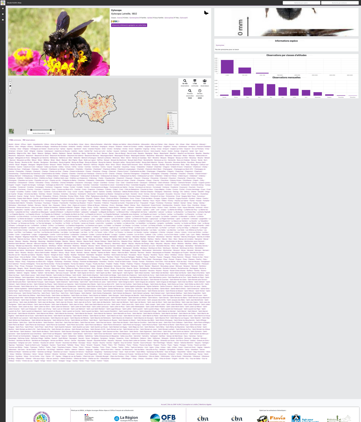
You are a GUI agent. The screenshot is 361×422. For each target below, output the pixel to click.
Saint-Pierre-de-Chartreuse (35, 325)
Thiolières (121, 345)
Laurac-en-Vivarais (87, 223)
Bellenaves (54, 158)
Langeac (99, 219)
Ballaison (62, 153)
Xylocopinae (169, 18)
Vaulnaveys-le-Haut (111, 352)
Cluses (194, 183)
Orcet (194, 255)
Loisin (17, 234)
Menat (151, 241)
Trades (26, 347)
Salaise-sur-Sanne (46, 336)
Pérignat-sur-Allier (28, 259)
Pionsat (171, 259)
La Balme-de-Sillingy (175, 210)
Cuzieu (81, 192)
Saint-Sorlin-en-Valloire (181, 331)
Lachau (169, 214)
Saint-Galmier (86, 293)
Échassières (47, 196)
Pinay (165, 259)
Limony (184, 232)
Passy (146, 257)
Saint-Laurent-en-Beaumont (32, 311)
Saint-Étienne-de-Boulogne (53, 291)
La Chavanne (189, 214)
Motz (17, 252)
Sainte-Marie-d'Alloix (178, 289)
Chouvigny (88, 183)
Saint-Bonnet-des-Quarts (139, 279)
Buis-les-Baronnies (172, 164)
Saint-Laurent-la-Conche (71, 311)
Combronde (185, 185)
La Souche (193, 221)
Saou (186, 336)
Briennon (87, 164)
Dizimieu (42, 194)
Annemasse (183, 146)
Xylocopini (184, 18)
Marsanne (198, 239)
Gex (50, 205)
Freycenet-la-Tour (132, 203)
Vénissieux (27, 354)
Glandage (119, 205)
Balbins (55, 153)
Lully (154, 234)
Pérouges (48, 259)
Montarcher (13, 248)
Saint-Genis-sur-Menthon (61, 295)
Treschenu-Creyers (64, 347)
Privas (22, 266)
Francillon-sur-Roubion (78, 203)
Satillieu (47, 338)
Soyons (102, 343)
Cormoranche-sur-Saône (118, 187)
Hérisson (131, 207)
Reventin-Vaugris (36, 268)
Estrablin (89, 198)
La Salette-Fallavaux (145, 221)
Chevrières (164, 180)
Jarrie (46, 210)
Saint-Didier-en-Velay (47, 286)
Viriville (181, 358)
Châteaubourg (27, 176)
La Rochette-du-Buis (129, 221)
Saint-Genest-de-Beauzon (122, 293)
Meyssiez (159, 243)
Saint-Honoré (121, 300)
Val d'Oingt (51, 349)
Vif (53, 356)
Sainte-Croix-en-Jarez (192, 286)
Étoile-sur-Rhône (112, 198)
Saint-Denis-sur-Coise (175, 284)
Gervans (38, 205)
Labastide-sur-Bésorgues (40, 212)
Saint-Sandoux (25, 331)
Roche (136, 268)
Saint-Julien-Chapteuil (192, 304)
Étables (96, 198)
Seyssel (89, 340)
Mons (173, 246)
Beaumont (12, 155)
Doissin (49, 194)
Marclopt (13, 239)
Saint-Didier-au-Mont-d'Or (194, 284)
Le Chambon (59, 225)
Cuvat (75, 192)
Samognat (154, 336)
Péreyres (17, 259)
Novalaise (132, 255)
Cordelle (80, 187)
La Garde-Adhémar (106, 216)
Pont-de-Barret (170, 261)
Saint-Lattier (126, 309)
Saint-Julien (161, 304)
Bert (149, 158)
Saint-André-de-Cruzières (165, 275)
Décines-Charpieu (147, 192)
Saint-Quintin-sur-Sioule (99, 327)
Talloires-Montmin (186, 343)
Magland (18, 237)
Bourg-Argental (64, 162)
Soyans (95, 343)
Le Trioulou (119, 232)
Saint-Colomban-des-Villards (85, 284)
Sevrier (73, 340)
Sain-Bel (73, 273)
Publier (53, 266)
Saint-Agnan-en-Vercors (86, 273)
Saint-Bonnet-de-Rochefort (119, 279)
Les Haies (153, 230)
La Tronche (75, 223)
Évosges (157, 198)
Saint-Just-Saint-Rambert (96, 309)
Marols (164, 239)
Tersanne (97, 345)
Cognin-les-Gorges (29, 185)
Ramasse (134, 266)
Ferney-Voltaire (125, 201)
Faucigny (24, 201)
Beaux (185, 155)
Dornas (146, 194)
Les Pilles (18, 232)
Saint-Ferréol (200, 291)
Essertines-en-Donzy (67, 198)
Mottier (11, 252)
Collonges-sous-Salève (73, 185)
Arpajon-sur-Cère (176, 149)
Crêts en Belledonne (132, 189)
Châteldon (158, 176)
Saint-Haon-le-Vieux (45, 300)
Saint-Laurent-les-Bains (90, 311)
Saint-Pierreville (195, 325)
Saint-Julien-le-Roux (117, 307)
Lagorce (128, 216)
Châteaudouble (39, 176)
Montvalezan (146, 250)
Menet (157, 241)
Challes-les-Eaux (14, 169)
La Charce (162, 214)
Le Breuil (44, 225)
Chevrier (156, 180)
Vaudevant (89, 352)
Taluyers (198, 343)
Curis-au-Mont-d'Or (59, 192)
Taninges (205, 343)
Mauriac (65, 241)
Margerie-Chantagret (66, 239)
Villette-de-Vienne (80, 358)
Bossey (17, 162)
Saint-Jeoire (116, 304)
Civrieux (112, 183)
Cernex (80, 167)
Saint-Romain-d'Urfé (98, 329)
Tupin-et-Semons (137, 347)
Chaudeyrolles (110, 178)
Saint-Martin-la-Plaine (150, 316)
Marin (131, 239)
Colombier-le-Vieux (123, 185)
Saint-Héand (58, 300)
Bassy (156, 153)
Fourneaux (38, 203)
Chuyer (96, 183)
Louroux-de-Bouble (103, 234)
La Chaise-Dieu (190, 212)
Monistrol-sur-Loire (148, 246)
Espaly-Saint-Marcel (24, 198)
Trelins (48, 347)
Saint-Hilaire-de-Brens (107, 300)
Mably (198, 234)
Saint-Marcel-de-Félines (45, 313)
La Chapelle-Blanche (17, 214)
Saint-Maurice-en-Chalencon (122, 318)
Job (89, 210)
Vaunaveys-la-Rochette (155, 352)
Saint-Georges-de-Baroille (129, 295)
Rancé (141, 266)
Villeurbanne (104, 358)
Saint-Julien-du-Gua (26, 307)
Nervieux (141, 252)
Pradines (130, 264)
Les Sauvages (74, 232)
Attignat (32, 151)
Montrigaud (96, 250)
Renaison (187, 266)
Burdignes (194, 164)
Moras (183, 250)
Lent (49, 228)
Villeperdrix (20, 358)
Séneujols (165, 338)
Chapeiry (170, 171)
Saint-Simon (157, 331)
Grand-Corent (156, 205)
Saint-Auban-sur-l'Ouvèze (58, 277)
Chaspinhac (145, 173)
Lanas (93, 219)
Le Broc (51, 225)
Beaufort (173, 153)
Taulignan (44, 345)
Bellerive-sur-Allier (65, 158)
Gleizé (126, 205)
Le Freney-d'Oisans (155, 225)
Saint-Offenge (201, 320)
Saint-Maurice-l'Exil (162, 318)
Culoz (40, 192)
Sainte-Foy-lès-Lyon (69, 289)
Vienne (48, 356)
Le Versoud (129, 232)
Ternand (89, 345)
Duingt (26, 196)
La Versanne (151, 223)
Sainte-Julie (129, 289)
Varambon (194, 349)
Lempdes (31, 228)
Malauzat (67, 237)
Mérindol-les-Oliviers (71, 243)
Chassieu (190, 173)
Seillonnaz (156, 338)
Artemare (12, 151)
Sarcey (199, 336)
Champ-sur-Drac (55, 171)
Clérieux (174, 183)
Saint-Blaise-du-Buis (62, 279)
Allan (188, 144)
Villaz (127, 356)
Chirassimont (22, 183)
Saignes (26, 273)
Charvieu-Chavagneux (132, 173)
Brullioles (147, 164)
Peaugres (167, 257)
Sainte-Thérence (25, 291)
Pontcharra (150, 261)
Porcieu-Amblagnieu (27, 264)
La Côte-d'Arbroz (23, 216)
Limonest (170, 232)
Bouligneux (44, 162)
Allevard (202, 144)
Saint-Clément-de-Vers (24, 284)
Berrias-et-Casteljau (139, 158)
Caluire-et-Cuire (29, 167)
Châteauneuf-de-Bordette (90, 176)
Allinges (23, 146)
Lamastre (174, 216)
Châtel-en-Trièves (170, 176)
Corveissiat (157, 187)
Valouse (118, 349)
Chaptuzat (198, 171)
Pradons (137, 264)
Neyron (46, 255)
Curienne (47, 192)
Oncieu (180, 255)
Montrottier (117, 250)
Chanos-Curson (122, 171)
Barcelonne (91, 153)
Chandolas (96, 171)
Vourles (75, 361)
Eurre (132, 198)
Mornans (198, 250)
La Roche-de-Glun (43, 221)
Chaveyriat (181, 178)
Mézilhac (188, 243)
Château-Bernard (15, 176)
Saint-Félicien (189, 291)
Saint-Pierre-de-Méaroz (93, 325)
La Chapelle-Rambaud (111, 214)
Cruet (209, 189)
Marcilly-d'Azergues (188, 237)
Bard (98, 153)
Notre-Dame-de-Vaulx (119, 255)
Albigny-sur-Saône (119, 144)
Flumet (192, 201)
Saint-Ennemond (193, 289)
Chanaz (88, 171)
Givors (112, 205)
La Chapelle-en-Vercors (93, 214)
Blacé (58, 160)
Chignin (195, 180)
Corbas (66, 187)
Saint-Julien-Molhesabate (135, 307)
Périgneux (40, 259)
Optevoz (188, 255)
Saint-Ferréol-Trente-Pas (31, 293)
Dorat (140, 194)
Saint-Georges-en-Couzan (192, 295)
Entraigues (122, 196)
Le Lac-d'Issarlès (198, 225)
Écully (82, 196)
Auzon (164, 151)
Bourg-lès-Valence (105, 162)
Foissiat (198, 201)
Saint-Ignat (132, 300)
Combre (176, 185)
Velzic (208, 352)
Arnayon (166, 149)
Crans (84, 189)
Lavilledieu (169, 223)
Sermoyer (187, 338)
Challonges (26, 169)
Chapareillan (161, 171)
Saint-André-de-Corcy (146, 275)
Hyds (179, 207)
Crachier (78, 189)
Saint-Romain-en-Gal (114, 329)
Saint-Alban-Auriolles (142, 273)
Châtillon (20, 178)
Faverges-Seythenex (53, 201)
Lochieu (205, 232)
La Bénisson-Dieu (122, 212)
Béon (123, 158)
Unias (157, 347)
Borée (200, 160)
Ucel (146, 347)
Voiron (49, 361)
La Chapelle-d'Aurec (33, 214)
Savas (88, 338)
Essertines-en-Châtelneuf (49, 198)
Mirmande (67, 246)
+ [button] (10, 84)
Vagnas (199, 347)
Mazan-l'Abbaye (100, 241)
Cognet (11, 185)
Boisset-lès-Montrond (118, 160)
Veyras (200, 354)
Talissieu (169, 343)
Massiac (18, 241)
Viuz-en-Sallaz (195, 358)
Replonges (12, 268)
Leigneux (187, 225)
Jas (51, 210)
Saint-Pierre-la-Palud (149, 325)
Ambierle (72, 146)
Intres (206, 207)
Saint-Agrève (128, 273)
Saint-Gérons (152, 298)
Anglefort (167, 146)
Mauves (72, 241)
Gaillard (176, 203)
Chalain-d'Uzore (177, 167)
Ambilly (79, 146)
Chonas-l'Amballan (67, 183)
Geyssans (56, 205)
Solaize (192, 340)
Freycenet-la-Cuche (117, 203)
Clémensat (152, 183)
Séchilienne (135, 338)
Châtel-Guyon (183, 176)
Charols (112, 173)
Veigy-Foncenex (199, 352)
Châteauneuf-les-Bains (128, 176)
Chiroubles (39, 183)
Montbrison (41, 248)
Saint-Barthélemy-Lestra (157, 277)
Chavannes (154, 178)
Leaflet (167, 133)
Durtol (32, 196)
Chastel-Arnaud (200, 173)
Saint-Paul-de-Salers (71, 322)
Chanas (65, 171)
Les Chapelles (86, 230)
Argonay (146, 149)
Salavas (57, 336)
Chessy (149, 180)
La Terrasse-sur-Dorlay (26, 223)
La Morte (192, 216)
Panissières (85, 257)
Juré (157, 210)
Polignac (50, 261)
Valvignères (171, 349)
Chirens (31, 183)
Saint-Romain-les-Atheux (201, 329)
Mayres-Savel (88, 241)
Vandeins (180, 349)
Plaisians (191, 259)
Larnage (18, 221)
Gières (64, 205)
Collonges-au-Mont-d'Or (54, 185)
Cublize (28, 192)
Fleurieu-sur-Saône (181, 201)
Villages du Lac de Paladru (72, 356)
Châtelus (202, 176)
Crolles (168, 189)
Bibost (34, 160)
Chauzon (137, 178)
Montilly (136, 248)
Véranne (55, 354)
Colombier (95, 185)
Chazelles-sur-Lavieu (25, 180)
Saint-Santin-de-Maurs (40, 331)
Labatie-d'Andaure (56, 212)
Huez (166, 207)
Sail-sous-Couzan (62, 273)
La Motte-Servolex (58, 219)
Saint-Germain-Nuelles (119, 298)
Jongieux (96, 210)
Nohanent (81, 255)
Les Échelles (104, 230)
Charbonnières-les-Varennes (30, 173)
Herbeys (123, 207)
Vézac (26, 356)
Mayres (79, 241)
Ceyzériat (116, 167)
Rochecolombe (156, 268)
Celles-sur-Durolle (50, 167)
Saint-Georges (114, 295)
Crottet (182, 189)
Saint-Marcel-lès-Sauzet (83, 313)
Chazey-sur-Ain (55, 180)
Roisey (54, 270)
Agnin (29, 144)
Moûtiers (54, 252)
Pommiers (103, 261)
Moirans (91, 246)
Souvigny (82, 343)
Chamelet (140, 169)
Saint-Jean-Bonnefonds (194, 300)
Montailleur (189, 246)
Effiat (88, 196)
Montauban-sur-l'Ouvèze (27, 248)
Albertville (107, 144)
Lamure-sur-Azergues (74, 219)
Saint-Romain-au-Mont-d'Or (25, 329)
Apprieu (69, 149)
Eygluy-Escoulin (181, 198)
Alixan (182, 144)
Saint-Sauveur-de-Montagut (91, 331)
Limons (177, 232)
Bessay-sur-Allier (182, 158)
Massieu (25, 241)
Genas (189, 203)
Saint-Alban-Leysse (28, 275)
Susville (136, 343)
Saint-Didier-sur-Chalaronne (66, 286)
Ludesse (148, 234)
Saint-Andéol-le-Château (62, 275)
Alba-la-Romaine (96, 144)
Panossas (94, 257)
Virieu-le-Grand (164, 358)
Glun (138, 205)
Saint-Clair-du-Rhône (185, 282)
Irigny (11, 210)
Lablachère (153, 212)
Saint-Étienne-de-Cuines (93, 291)
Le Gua (179, 225)
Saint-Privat (49, 327)
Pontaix (141, 261)
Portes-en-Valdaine (62, 264)
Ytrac (87, 361)
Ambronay (94, 146)
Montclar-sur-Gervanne (85, 248)
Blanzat (64, 160)
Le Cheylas (126, 225)
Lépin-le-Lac (113, 228)
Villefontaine (165, 356)
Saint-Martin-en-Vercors (132, 316)
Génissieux (12, 205)
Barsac (111, 153)
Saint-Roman (14, 331)
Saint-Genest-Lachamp (141, 293)
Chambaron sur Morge (57, 169)
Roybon (159, 270)
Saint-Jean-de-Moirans (120, 302)
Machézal (205, 234)
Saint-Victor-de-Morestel (103, 334)
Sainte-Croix (178, 286)
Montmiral (39, 250)
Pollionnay (58, 261)
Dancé (95, 192)
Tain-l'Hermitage (159, 343)
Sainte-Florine (56, 289)
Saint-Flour (55, 293)
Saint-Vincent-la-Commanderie (20, 336)
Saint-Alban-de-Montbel (160, 273)
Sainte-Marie (164, 289)
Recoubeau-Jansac (167, 266)
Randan (147, 266)
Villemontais (187, 356)
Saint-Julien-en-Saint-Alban (81, 307)
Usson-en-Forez (190, 347)
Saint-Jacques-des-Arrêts (156, 300)
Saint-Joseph (150, 304)
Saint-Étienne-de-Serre (156, 291)
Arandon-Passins (94, 149)
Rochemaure (19, 270)
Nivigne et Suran (57, 255)
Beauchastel (164, 153)
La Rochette (116, 221)
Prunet (47, 266)
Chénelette (90, 180)
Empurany (113, 196)
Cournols (192, 187)
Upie (168, 347)
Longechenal (25, 234)
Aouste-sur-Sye (53, 149)
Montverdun (157, 250)
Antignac (26, 149)
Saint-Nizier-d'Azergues (164, 320)
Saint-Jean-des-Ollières (171, 302)
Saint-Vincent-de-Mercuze (199, 334)
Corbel (72, 187)
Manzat (121, 237)
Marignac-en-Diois (95, 239)
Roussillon (143, 270)
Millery (195, 243)
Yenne (81, 361)
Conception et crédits (190, 404)
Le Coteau (135, 225)
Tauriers (52, 345)
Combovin (168, 185)
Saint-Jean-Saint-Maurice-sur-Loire (97, 304)
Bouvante (168, 162)
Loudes (91, 234)
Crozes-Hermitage (192, 189)
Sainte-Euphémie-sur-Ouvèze (38, 289)
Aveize (170, 151)
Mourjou (30, 252)
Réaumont (155, 266)
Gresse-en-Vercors (23, 207)
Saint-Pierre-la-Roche (166, 325)
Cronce (175, 189)
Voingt (42, 361)
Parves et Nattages (128, 257)
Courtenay (22, 189)
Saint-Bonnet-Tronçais (35, 282)
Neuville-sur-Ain (14, 255)
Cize (117, 183)
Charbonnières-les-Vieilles (51, 173)
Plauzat (11, 261)
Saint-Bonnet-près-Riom (17, 282)
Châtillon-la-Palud (45, 178)
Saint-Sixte (167, 331)
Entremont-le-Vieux (158, 196)
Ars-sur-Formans (198, 149)
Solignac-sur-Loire (24, 343)
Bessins (200, 158)
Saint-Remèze (150, 327)
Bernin (128, 158)
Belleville (77, 158)
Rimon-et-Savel (84, 268)
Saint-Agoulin (117, 273)
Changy (104, 171)
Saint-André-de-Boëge (108, 275)
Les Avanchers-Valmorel (47, 230)
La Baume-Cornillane (72, 212)
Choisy (47, 183)
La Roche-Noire (56, 221)
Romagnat (69, 270)
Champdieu (20, 171)
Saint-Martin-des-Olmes (43, 316)
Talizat (176, 343)
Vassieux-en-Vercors (76, 352)
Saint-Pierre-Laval (182, 325)
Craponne (91, 189)
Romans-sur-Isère (81, 270)
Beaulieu (199, 153)
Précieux (175, 264)
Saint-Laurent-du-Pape (192, 309)
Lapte (178, 219)
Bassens (141, 153)
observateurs (29, 140)
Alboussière (145, 144)
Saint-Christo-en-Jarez (97, 282)
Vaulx (121, 352)
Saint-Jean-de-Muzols (138, 302)
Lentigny (55, 228)
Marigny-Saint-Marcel (119, 239)
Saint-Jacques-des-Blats (176, 300)
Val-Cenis (21, 349)
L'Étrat (111, 232)
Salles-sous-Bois (126, 336)
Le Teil (91, 232)
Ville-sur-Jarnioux (52, 358)
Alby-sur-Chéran (157, 144)
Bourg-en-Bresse (91, 162)
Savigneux (95, 338)
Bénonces (116, 158)
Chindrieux (12, 183)
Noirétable (90, 255)
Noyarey (146, 255)
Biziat (53, 160)
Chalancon (188, 167)
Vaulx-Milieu (140, 352)
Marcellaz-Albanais (139, 237)
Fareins (205, 198)
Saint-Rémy (160, 327)
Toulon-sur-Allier (200, 345)
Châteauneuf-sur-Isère (145, 176)
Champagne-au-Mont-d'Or (183, 169)
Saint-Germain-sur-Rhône (138, 298)
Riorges (99, 268)
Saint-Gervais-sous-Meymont (198, 298)
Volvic (55, 361)
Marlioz (158, 239)
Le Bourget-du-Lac (23, 225)
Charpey (119, 173)
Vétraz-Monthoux (190, 354)
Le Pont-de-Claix (152, 228)
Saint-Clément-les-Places (43, 284)
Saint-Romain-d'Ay (43, 329)
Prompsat (29, 266)
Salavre (64, 336)
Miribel (60, 246)
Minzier (201, 243)
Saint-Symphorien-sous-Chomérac (29, 334)
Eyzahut (192, 198)
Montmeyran (30, 250)
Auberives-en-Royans (62, 151)
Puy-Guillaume (70, 266)
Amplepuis (103, 146)
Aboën (11, 144)
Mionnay (12, 246)
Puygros (60, 266)
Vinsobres (148, 358)
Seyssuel (118, 340)
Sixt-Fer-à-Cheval (182, 340)
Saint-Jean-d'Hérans (25, 304)
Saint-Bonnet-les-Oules (178, 279)
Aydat (192, 151)
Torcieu (190, 345)
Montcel (65, 248)
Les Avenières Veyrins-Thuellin (68, 230)
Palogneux (76, 257)
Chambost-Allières (109, 169)
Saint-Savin (124, 331)
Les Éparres (115, 230)
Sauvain (81, 338)
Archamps (117, 149)
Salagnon (35, 336)
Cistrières (103, 183)
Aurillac (109, 151)
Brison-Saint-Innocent (130, 164)
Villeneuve (196, 356)
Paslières (139, 257)
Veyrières (19, 356)
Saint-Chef (84, 282)
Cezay (133, 167)
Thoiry (129, 345)
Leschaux (95, 230)
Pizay (185, 259)
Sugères (116, 343)
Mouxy (61, 252)
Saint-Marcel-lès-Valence (103, 313)
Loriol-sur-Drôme (63, 234)
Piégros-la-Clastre (122, 259)
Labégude (93, 212)
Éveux (137, 198)
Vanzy (187, 349)
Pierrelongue (157, 259)
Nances (86, 252)
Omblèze (173, 255)
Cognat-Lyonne (204, 183)
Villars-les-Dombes (117, 356)
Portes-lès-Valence (77, 264)
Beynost (12, 160)
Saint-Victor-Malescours (121, 334)
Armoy (153, 149)
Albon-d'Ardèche (134, 144)
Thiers (110, 345)
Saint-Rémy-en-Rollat (193, 327)
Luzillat (182, 234)
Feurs (152, 201)
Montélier (108, 248)
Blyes (80, 160)
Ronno (106, 270)
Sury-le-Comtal (126, 343)
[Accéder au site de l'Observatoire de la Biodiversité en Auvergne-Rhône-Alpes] (41, 419)
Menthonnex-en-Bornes (174, 241)
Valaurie (207, 347)
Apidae (149, 18)
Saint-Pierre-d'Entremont (112, 325)
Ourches (55, 257)
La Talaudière (203, 221)
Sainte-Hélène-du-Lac (116, 289)
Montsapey (126, 250)
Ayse (201, 151)
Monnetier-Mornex (163, 246)
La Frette (94, 216)
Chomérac (55, 183)
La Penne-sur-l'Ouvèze (140, 219)
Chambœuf (97, 169)
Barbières (77, 153)
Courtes (30, 189)
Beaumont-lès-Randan (58, 155)
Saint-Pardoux (49, 322)
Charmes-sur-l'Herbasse (85, 173)
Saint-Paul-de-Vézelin (120, 322)
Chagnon (166, 167)
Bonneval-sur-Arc (160, 160)
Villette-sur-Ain (93, 358)
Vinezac (141, 358)
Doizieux (56, 194)
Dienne (193, 192)
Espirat (35, 198)
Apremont (77, 149)
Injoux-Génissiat (188, 207)
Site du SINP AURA (175, 404)
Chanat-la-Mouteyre (77, 171)
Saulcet (54, 338)
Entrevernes (170, 196)
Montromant (106, 250)
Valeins (67, 349)
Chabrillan (157, 167)
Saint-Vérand (77, 334)
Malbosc (81, 237)
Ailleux (46, 144)
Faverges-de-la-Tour (36, 201)
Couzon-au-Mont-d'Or (65, 189)
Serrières (12, 340)
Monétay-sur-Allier (133, 246)
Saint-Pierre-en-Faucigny (132, 325)
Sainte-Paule (13, 291)
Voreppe (62, 361)
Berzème (156, 158)
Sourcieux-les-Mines (70, 343)
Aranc (85, 149)
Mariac (85, 239)
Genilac (202, 203)
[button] (10, 86)
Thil (115, 345)
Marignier (107, 239)
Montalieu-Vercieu (201, 246)
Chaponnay (179, 171)
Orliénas (41, 257)
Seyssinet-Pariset (100, 340)
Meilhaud (137, 241)
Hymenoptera (134, 18)
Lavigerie (160, 223)
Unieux (163, 347)
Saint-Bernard (48, 279)
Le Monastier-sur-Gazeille (18, 228)
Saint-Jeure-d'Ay (128, 304)
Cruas (203, 189)
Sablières (12, 273)
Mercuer (30, 243)
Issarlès (27, 210)
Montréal (88, 250)
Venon (34, 354)
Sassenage (12, 338)
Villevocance (115, 358)
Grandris (177, 205)
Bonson (194, 160)
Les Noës (181, 230)
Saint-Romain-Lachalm (166, 329)
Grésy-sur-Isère (36, 207)
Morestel (190, 250)
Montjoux (143, 248)
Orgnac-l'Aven (14, 257)
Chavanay (145, 178)
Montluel (175, 248)
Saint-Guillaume (14, 300)
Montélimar (117, 248)
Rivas (113, 268)
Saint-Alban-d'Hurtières (196, 273)
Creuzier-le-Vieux (147, 189)
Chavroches (191, 178)
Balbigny (48, 153)
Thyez (169, 345)
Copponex (58, 187)
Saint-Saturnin (55, 331)
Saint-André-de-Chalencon (127, 275)
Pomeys (75, 261)
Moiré (98, 246)
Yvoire (93, 361)
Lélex (207, 225)
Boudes (36, 162)
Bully (182, 164)
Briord (118, 164)
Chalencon (197, 167)
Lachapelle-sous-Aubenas (130, 214)
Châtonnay (93, 178)
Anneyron (191, 146)
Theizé (104, 345)
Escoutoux (201, 196)
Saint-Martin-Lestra (185, 316)
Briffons (94, 164)
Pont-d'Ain (159, 261)
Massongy (42, 241)
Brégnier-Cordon (43, 164)
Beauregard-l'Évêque (122, 155)
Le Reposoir (194, 228)
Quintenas (126, 266)
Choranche (79, 183)
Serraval (203, 338)
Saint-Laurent (138, 309)
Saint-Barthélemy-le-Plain (138, 277)
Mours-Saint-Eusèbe (42, 252)
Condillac (13, 187)
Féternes (146, 201)
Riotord (106, 268)
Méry (94, 243)
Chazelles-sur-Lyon (41, 180)
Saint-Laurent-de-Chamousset (171, 309)
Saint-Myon (93, 320)
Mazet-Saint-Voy (114, 241)
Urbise (174, 347)
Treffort (41, 347)
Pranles (168, 264)
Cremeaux (100, 189)
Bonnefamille (148, 160)
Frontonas (168, 203)
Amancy (30, 146)
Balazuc (40, 153)
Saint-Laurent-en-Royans (52, 311)
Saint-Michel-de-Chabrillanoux (19, 320)
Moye (67, 252)
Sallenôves (89, 336)
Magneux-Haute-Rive (30, 237)
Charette (72, 173)
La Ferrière (60, 216)
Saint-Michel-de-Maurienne (41, 320)
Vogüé (36, 361)
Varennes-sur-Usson (60, 352)
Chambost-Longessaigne (126, 169)
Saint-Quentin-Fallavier (63, 327)
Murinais (80, 252)
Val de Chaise (31, 349)
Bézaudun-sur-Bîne (23, 160)
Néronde (133, 252)
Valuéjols (162, 349)
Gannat (183, 203)
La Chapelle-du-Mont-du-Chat (72, 214)
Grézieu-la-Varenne (51, 207)
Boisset (106, 160)
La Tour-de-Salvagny (43, 223)
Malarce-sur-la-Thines (55, 237)
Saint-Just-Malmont (78, 309)
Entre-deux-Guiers (134, 196)
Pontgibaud (205, 261)
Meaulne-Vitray (126, 241)
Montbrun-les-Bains (54, 248)
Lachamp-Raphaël (203, 212)
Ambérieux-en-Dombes (59, 146)
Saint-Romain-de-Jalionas (61, 329)
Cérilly (74, 167)
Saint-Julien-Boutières (174, 304)
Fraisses (55, 203)
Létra (105, 232)
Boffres (100, 160)
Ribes (63, 268)
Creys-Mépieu (159, 189)
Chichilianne (187, 180)
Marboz (128, 237)
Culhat (34, 192)
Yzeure (106, 361)
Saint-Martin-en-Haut (114, 316)
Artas (207, 149)
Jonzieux (117, 210)
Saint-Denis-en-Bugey (141, 284)
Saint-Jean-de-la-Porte (82, 302)
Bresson (53, 164)
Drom (189, 194)
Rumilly (196, 270)
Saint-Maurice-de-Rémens (79, 318)
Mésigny (100, 243)
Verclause (71, 354)
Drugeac (196, 194)
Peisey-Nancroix (178, 257)
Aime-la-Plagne (56, 144)
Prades (116, 264)
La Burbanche (178, 212)
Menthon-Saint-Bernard (17, 243)
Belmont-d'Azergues (89, 158)
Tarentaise (20, 345)
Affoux (23, 144)
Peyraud (105, 259)
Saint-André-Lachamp (183, 275)
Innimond (199, 207)
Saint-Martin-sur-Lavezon (19, 318)
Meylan (124, 243)
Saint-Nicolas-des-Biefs (145, 320)
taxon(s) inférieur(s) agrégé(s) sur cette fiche (129, 25)
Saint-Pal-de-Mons (35, 322)
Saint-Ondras (13, 322)
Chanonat (112, 171)
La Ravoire (185, 219)
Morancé (176, 250)
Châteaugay (64, 176)
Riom (93, 268)
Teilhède (70, 345)
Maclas (11, 237)
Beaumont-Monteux (92, 155)
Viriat (156, 358)
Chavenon (172, 178)
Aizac (81, 144)
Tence (83, 345)
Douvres (177, 194)
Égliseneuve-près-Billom (99, 196)
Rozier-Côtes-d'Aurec (177, 270)
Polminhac (67, 261)
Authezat (124, 151)
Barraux (104, 153)
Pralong (161, 264)
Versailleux (153, 354)
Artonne (20, 151)
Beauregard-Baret (106, 155)
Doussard (160, 194)
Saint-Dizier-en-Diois (94, 286)
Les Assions (33, 230)
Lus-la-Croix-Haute (171, 234)
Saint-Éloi (138, 289)
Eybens (164, 198)
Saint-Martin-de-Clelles (187, 313)
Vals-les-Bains (139, 349)
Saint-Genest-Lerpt (158, 293)
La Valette (117, 223)
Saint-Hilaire (68, 300)
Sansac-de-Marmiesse (174, 336)
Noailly (66, 255)
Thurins (163, 345)
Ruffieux (190, 270)
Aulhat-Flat (88, 151)
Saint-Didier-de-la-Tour (29, 286)
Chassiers (182, 173)
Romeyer (92, 270)
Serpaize (196, 338)
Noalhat (73, 255)
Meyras (131, 243)
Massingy (33, 241)
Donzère (134, 194)
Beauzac (192, 155)
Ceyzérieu (125, 167)
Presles (197, 264)
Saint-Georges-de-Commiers (151, 295)
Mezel (174, 243)
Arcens (109, 149)
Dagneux (88, 192)
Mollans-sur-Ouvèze (108, 246)
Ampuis (111, 146)
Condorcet (22, 187)
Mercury (51, 243)
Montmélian (199, 248)
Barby (84, 153)
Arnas (159, 149)
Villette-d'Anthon (66, 358)
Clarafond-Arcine (132, 183)
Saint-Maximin (196, 318)
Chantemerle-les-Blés (137, 171)
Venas (12, 354)
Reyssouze (56, 268)
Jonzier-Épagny (106, 210)
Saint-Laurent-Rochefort (108, 311)
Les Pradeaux (27, 232)
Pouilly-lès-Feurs (99, 264)
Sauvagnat (73, 338)
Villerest (28, 358)
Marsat (205, 239)
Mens (163, 241)
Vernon (114, 354)
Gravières (195, 205)
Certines (88, 167)
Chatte (101, 178)
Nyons (161, 255)
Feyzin (158, 201)
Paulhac (152, 257)
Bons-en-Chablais (183, 160)
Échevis (55, 196)
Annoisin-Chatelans (204, 146)
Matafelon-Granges (54, 241)
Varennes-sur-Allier (29, 352)
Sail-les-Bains (49, 273)
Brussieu (155, 164)
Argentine (138, 149)
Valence (74, 349)
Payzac (159, 257)
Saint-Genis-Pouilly (43, 295)
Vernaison (107, 354)
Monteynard (127, 248)
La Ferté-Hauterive (72, 216)
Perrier (63, 259)
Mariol (137, 239)
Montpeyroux (69, 250)
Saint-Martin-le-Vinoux (202, 316)
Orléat (34, 257)
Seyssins (111, 340)
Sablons (19, 273)
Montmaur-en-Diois (187, 248)
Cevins (103, 167)
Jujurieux (146, 210)
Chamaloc (35, 169)
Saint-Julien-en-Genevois (60, 307)
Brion (108, 164)
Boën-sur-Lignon (90, 160)
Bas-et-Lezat (131, 153)
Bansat (69, 153)
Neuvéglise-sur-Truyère (180, 252)
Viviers (18, 361)
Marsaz (11, 241)
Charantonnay (14, 173)
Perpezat (56, 259)
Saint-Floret (46, 293)
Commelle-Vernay (197, 185)
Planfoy (199, 259)
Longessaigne (43, 234)
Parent (117, 257)
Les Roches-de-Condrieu (50, 232)
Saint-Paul (59, 322)
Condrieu (30, 187)
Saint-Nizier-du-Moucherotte (184, 320)
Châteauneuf (74, 176)
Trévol (81, 347)
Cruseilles (20, 192)
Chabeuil (149, 167)
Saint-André (77, 275)
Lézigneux (153, 232)
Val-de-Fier (41, 349)
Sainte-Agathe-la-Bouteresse (135, 286)
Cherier (132, 180)
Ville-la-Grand (176, 356)
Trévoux (88, 347)
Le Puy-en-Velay (182, 228)
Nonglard (99, 255)
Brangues (31, 164)
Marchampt (160, 237)
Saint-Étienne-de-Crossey (73, 291)
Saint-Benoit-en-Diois (34, 279)
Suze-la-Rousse (145, 343)
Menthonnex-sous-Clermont (194, 241)
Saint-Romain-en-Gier (131, 329)
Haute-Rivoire (114, 207)
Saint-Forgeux (75, 293)
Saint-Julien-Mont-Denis (175, 307)
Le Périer (95, 228)
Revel (26, 268)
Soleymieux (13, 343)
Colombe (86, 185)
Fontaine (206, 201)
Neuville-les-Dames (197, 252)
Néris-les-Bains (123, 252)
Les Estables (125, 230)
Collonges (40, 185)
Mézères (180, 243)
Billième (46, 160)
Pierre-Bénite (135, 259)
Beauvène (168, 155)
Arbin (104, 149)
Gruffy (96, 207)
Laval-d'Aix (100, 223)
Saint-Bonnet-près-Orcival (197, 279)
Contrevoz (49, 187)
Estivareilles (80, 198)
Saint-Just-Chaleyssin (28, 309)
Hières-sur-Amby (150, 207)
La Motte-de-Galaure (25, 219)
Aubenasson (48, 151)
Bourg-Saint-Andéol (133, 162)
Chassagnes (155, 173)
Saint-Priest (29, 327)
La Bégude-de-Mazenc (107, 212)
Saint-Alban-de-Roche (178, 273)
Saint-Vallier (67, 334)
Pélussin (188, 257)
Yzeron (99, 361)
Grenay (203, 205)
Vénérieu (19, 354)
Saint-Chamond (62, 282)
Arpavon (187, 149)
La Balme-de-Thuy (190, 210)
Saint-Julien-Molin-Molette (155, 307)
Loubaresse (75, 234)
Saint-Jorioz (139, 304)
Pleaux (17, 261)
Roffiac (47, 270)
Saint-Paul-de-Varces (103, 322)
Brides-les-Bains (76, 164)
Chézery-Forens (175, 180)
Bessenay (192, 158)
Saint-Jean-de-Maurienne (101, 302)
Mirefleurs (52, 246)
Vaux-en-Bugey (170, 352)
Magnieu (42, 237)
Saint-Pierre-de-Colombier (55, 325)
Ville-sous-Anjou (39, 358)
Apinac (62, 149)
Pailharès (67, 257)
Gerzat (44, 205)
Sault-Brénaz (63, 338)
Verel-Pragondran (91, 354)
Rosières (113, 270)
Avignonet (184, 151)
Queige (92, 266)
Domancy (73, 194)
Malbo (74, 237)
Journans (130, 210)
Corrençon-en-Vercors (143, 187)
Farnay (17, 201)
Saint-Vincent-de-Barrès (159, 334)
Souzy (89, 343)
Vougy (68, 361)
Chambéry (79, 169)
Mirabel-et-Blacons (40, 246)
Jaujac (77, 210)
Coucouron (183, 187)
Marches (169, 237)
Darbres (102, 192)
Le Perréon (104, 228)
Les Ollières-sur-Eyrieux (194, 230)
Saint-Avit (72, 277)
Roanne (129, 268)
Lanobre (107, 219)
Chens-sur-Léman (122, 180)
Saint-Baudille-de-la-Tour (177, 277)
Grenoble (12, 207)
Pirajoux (178, 259)
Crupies (12, 192)
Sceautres (120, 338)
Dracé (184, 194)
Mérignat (59, 243)
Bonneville (172, 160)
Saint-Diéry (82, 286)
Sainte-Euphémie (21, 289)
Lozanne (130, 234)
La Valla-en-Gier (129, 223)
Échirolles (63, 196)
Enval (178, 196)
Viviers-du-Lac (27, 361)
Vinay (135, 358)
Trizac (108, 347)
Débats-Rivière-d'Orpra (130, 192)
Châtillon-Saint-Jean (61, 178)
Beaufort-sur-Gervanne (186, 153)
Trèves (74, 347)
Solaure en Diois (203, 340)
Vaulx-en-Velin (130, 352)
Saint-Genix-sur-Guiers (79, 295)
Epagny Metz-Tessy (189, 196)
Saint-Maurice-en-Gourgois (144, 318)
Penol (206, 257)
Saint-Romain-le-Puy (183, 329)
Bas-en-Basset (120, 153)
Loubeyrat (84, 234)
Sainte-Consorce (166, 286)
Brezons (66, 164)
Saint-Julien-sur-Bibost (193, 307)
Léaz (199, 223)
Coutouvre (46, 189)
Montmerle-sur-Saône (16, 250)
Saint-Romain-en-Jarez (148, 329)
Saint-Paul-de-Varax (87, 322)
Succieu (109, 343)
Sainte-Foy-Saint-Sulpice (87, 289)
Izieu (33, 210)
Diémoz (187, 192)
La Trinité (66, 223)
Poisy (24, 261)
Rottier (120, 270)
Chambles (88, 169)
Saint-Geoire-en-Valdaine (98, 295)
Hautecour (103, 207)
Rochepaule (30, 270)
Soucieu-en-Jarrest (47, 343)
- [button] (10, 88)
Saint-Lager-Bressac (114, 309)
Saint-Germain (66, 298)
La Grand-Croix (137, 216)
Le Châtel (107, 225)
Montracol (79, 250)
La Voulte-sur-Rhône (189, 223)
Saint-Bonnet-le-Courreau (159, 279)
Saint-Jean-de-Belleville (28, 302)
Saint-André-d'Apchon (90, 275)
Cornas (131, 187)
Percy (11, 259)
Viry (187, 358)
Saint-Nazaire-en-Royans (108, 320)
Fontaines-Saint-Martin (17, 203)
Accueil (164, 404)
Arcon (131, 149)
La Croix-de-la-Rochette (39, 216)
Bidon (40, 160)
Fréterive (105, 203)
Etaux (103, 198)
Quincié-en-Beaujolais (104, 266)
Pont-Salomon (14, 264)
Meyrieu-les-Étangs (142, 243)
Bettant (207, 158)
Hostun (160, 207)
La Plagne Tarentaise (167, 219)
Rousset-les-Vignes (131, 270)
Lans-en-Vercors (117, 219)
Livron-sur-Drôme (194, 232)
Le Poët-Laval (139, 228)
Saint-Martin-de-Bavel (169, 313)
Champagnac (167, 169)
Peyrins (112, 259)
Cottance (166, 187)
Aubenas (40, 151)
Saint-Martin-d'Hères (80, 316)
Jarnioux (39, 210)
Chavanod (163, 178)
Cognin (17, 185)
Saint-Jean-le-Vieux (76, 304)
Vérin (100, 354)
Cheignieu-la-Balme (69, 180)
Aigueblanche (38, 144)
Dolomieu (64, 194)
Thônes (135, 345)
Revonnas (46, 268)
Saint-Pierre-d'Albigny (202, 322)
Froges (152, 203)
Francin (90, 203)
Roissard (61, 270)
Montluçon (167, 248)
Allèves (11, 146)
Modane (84, 246)
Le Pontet (163, 228)
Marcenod (151, 237)
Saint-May (206, 318)
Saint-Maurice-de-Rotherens (100, 318)
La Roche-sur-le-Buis (102, 221)
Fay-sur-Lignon (81, 201)
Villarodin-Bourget (102, 356)
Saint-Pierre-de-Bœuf (16, 325)
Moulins (23, 252)
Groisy (90, 207)
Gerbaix (30, 205)
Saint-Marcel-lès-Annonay (64, 313)
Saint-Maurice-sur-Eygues (180, 318)
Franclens (97, 203)
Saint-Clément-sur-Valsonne (63, 284)
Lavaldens (109, 223)
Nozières (154, 255)
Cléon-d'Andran (163, 183)
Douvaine (169, 194)
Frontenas (159, 203)
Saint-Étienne (37, 291)
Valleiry (96, 349)
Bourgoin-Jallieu (119, 162)
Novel (139, 255)
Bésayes (163, 158)
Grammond (145, 205)
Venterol (48, 354)
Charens (65, 173)
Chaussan (129, 178)
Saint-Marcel (181, 311)
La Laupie (156, 216)
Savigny (112, 338)
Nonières (107, 255)
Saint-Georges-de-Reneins (172, 295)
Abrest (17, 144)
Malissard (97, 237)
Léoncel (69, 228)
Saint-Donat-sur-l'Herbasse (113, 286)
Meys (152, 243)
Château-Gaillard (52, 176)
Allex (17, 146)
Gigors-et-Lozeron (79, 205)
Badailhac (12, 153)
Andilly (140, 146)
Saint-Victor (88, 334)
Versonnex (162, 354)
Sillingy (156, 340)
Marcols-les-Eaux (24, 239)
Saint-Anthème (198, 275)
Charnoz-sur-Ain (101, 173)
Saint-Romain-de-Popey (80, 329)
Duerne (19, 196)
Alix (177, 144)
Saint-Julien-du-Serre (42, 307)
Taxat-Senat (61, 345)
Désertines (167, 192)
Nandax (93, 252)
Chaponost (189, 171)
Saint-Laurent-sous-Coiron (128, 311)
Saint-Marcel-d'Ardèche (26, 313)
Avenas (176, 151)
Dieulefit (201, 192)
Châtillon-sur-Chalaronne (79, 178)
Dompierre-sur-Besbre (105, 194)
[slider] (31, 130)
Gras (189, 205)
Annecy (174, 146)
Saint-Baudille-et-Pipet (196, 277)
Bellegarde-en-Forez (22, 158)
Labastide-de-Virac (22, 212)
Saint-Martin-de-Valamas (63, 316)
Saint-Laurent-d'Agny (151, 309)
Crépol (115, 189)
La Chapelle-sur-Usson (149, 214)
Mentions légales (205, 404)
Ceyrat (109, 167)
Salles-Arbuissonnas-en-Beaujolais (106, 336)
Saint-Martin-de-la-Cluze (25, 316)
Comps (207, 185)
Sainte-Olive (205, 289)
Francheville (64, 203)
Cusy (69, 192)
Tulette (120, 347)
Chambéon (70, 169)
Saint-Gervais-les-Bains (178, 298)
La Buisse (168, 212)
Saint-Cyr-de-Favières (124, 284)
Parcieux (102, 257)
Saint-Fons (64, 293)
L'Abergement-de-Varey (138, 212)
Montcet (73, 248)
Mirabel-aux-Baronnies (24, 246)
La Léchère (165, 216)
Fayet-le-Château (68, 201)
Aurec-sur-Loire (99, 151)
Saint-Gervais (164, 298)
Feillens (98, 201)
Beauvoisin (177, 155)
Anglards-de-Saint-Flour (153, 146)
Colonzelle (159, 185)
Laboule (161, 212)
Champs (45, 171)
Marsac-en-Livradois (186, 239)
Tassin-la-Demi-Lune (32, 345)
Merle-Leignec (85, 243)
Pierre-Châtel (146, 259)
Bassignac (148, 153)
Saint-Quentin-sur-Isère (81, 327)
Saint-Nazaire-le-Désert (127, 320)
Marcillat (177, 237)
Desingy (176, 192)
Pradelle (109, 264)
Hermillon (139, 207)
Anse (19, 149)
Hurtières (173, 207)
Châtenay (12, 178)
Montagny (180, 246)
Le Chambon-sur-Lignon (93, 225)
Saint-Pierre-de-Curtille (75, 325)
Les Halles (161, 230)
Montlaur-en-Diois (155, 248)
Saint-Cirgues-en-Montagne (166, 282)
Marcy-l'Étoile (43, 239)
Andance (119, 146)
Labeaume (84, 212)
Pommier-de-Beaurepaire (89, 261)
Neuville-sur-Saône (28, 255)
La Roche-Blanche (28, 221)
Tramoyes (33, 347)
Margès (78, 239)
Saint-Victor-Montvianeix (141, 334)
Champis (28, 171)
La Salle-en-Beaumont (162, 221)
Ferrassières (137, 201)
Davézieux (117, 192)
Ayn (196, 151)
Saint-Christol (112, 282)
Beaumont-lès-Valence (75, 155)
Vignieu (58, 356)
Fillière (164, 201)
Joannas (84, 210)
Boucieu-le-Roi (27, 162)
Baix (29, 153)
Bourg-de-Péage (77, 162)
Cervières (95, 167)
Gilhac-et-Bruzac (94, 205)
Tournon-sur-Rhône (15, 347)
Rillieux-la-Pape (72, 268)
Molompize (121, 246)
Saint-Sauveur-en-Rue (110, 331)
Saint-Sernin (134, 331)
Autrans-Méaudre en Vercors (139, 151)
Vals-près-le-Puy (152, 349)
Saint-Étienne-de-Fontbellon (113, 291)
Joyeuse (138, 210)
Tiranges (183, 345)
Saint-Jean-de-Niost (154, 302)
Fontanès (29, 203)
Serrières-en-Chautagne (40, 340)
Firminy (170, 201)
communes (15, 140)
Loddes (11, 234)
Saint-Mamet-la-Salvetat (167, 311)
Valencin (81, 349)
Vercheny (63, 354)
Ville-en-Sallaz (154, 356)
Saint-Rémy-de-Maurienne (175, 327)
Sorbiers (36, 343)
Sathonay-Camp (23, 338)
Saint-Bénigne (20, 279)
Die (181, 192)
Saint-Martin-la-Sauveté (168, 316)
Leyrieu (146, 232)
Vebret (189, 352)
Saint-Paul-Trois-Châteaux (173, 322)
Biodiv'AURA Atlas (14, 3)
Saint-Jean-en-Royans (42, 304)
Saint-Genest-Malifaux (174, 293)
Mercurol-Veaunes (40, 243)
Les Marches (171, 230)
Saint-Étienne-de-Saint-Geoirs (135, 291)
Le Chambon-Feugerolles (75, 225)
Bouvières (190, 162)
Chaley (204, 167)
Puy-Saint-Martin (83, 266)
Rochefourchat (183, 268)
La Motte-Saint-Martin (42, 219)
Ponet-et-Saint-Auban (123, 261)
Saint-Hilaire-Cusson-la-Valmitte (86, 300)
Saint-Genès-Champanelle (102, 293)
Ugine (151, 347)
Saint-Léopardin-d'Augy (148, 311)
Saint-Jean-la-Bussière (60, 304)
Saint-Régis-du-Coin (136, 327)
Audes (81, 151)
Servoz (67, 340)
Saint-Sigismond (145, 331)
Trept (54, 347)
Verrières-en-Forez (141, 354)
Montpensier (58, 250)
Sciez (127, 338)
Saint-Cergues (50, 282)
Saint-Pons (20, 327)
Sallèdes (81, 336)
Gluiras (132, 205)
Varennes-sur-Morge (44, 352)
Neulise (148, 252)
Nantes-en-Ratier (104, 252)
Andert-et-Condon (130, 146)
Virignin (174, 358)
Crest (121, 189)
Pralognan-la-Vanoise (149, 264)
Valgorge (89, 349)
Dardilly (109, 192)
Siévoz (149, 340)
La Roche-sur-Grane (86, 221)
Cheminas (81, 180)
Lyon (193, 234)
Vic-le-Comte (34, 356)
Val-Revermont (127, 349)
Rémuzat (179, 266)
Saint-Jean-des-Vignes (190, 302)
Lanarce (86, 219)
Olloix (167, 255)
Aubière (74, 151)
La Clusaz (199, 214)
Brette (59, 164)
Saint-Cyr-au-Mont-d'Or (105, 284)
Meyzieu (167, 243)
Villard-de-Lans (88, 356)
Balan (34, 153)
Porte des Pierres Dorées (45, 264)
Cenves (67, 167)
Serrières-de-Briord (23, 340)
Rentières (202, 266)
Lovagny (114, 234)
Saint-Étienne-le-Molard (174, 291)
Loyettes (122, 234)
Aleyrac (171, 144)
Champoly (36, 171)
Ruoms (203, 270)
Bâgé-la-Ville (21, 153)
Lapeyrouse (154, 219)
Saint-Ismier (141, 300)
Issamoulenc (18, 210)
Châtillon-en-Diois (31, 178)
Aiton (65, 144)
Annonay (13, 149)
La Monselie (183, 216)
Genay (195, 203)
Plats (205, 259)
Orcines (200, 255)
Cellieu (61, 167)
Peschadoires (82, 259)
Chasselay (164, 173)
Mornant (206, 250)
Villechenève (142, 356)
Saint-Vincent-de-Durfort (179, 334)
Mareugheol (53, 239)
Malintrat (89, 237)
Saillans (33, 273)
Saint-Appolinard (28, 277)
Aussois (116, 151)
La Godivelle (119, 216)
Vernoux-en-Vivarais (126, 354)
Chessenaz (141, 180)
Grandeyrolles (167, 205)
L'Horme (162, 232)
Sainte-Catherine (153, 286)
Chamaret (43, 169)
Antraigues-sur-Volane (38, 149)
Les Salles (64, 232)
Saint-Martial (137, 313)
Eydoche (171, 198)
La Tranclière (57, 223)
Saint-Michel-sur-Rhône (79, 320)
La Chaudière (178, 214)
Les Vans (84, 232)
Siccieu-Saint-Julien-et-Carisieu (134, 340)
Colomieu (150, 185)
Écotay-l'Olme (73, 196)
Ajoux (87, 144)
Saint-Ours (23, 322)
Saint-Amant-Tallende (44, 275)
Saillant (40, 273)
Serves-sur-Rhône (56, 340)
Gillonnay (104, 205)
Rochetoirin (40, 270)
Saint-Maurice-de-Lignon (60, 318)
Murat (73, 252)
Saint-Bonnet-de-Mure (100, 279)
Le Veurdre (138, 232)
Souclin (58, 343)
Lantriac (127, 219)
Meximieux (116, 243)
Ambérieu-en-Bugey (42, 146)
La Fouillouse (85, 216)
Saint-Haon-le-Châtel (28, 300)
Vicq (42, 356)
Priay (16, 266)
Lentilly (62, 228)
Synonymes (220, 45)
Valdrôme (59, 349)
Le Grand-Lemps (170, 225)
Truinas (114, 347)
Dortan (153, 194)
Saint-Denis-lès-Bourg (158, 284)
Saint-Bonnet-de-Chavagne (80, 279)
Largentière (203, 219)
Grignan (77, 207)
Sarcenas (192, 336)
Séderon (143, 338)
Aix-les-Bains (73, 144)
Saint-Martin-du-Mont (97, 316)
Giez (69, 205)
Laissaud (148, 216)
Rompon (100, 270)
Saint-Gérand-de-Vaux (51, 298)
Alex (165, 144)
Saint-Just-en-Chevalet (61, 309)
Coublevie (174, 187)
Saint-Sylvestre (196, 331)
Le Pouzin (171, 228)
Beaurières (150, 155)
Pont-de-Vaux (182, 261)
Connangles (39, 187)
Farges (11, 201)
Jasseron (70, 210)
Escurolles (12, 198)
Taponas (12, 345)
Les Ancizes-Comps (20, 230)
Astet (26, 151)
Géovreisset (22, 205)
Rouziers (151, 270)
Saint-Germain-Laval (102, 298)
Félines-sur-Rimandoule (110, 201)
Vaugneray (98, 352)
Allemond (194, 144)
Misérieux (76, 246)
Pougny (88, 264)
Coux (53, 189)
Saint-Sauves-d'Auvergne (71, 331)
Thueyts (156, 345)
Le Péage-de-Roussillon (82, 228)
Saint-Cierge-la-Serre (126, 282)
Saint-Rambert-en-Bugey (118, 327)
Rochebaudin (144, 268)
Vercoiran (79, 354)
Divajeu (20, 194)
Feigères (91, 201)
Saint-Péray (188, 322)
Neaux (114, 252)
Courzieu (38, 189)
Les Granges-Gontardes (139, 230)
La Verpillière (140, 223)
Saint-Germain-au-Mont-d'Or (83, 298)
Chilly (202, 180)
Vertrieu (179, 354)
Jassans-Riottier (59, 210)
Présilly (191, 264)
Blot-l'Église (73, 160)
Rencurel (194, 266)
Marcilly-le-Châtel (203, 237)
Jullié (152, 210)
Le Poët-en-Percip (126, 228)
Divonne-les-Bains (31, 194)
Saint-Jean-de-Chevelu (64, 302)
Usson (180, 347)
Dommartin (82, 194)
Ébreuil (38, 196)
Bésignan (171, 158)
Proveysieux (38, 266)
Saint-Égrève (102, 289)
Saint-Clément (200, 282)
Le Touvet (98, 232)
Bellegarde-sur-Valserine (40, 158)
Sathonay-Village (37, 338)
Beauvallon (160, 155)
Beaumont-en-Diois (42, 155)
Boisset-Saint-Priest (135, 160)
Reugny (20, 268)
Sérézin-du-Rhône (176, 338)
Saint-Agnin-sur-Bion (103, 273)
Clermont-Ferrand (184, 183)
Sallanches (72, 336)
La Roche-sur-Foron (71, 221)
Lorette (52, 234)
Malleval (105, 237)
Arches (124, 149)
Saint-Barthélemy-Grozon (118, 277)
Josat (124, 210)
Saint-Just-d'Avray (44, 309)
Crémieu (108, 189)
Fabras (198, 198)
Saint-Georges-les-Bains (33, 298)
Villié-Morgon (126, 358)
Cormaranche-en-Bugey (99, 187)
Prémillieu (183, 264)
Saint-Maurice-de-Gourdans (39, 318)
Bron (141, 164)
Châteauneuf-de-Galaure (109, 176)
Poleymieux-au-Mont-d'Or (36, 261)
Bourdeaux (54, 162)
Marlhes (143, 239)
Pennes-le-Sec (197, 257)
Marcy (34, 239)
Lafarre (52, 216)
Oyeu (61, 257)
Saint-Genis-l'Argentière (192, 293)
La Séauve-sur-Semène (179, 221)
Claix (122, 183)
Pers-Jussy (71, 259)
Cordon (86, 187)
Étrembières (124, 198)
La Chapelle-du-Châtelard (51, 214)
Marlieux (151, 239)
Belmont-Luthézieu (104, 158)
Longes (34, 234)
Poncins (111, 261)
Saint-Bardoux (83, 277)
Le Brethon (35, 225)
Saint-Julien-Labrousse (100, 307)
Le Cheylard (116, 225)
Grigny (83, 207)
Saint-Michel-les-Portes (61, 320)
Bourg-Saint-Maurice (149, 162)
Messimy (108, 243)
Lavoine (177, 223)
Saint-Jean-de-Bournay (46, 302)
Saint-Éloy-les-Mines (151, 289)
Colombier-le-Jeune (107, 185)
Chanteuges (151, 171)
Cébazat (40, 167)
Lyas (188, 234)
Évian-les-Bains (146, 198)
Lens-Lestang (41, 228)
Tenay (77, 345)
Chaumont (120, 178)
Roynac (165, 270)
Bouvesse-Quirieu (179, 162)
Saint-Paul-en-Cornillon (138, 322)
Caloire (19, 167)
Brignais (101, 164)
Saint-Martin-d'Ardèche (151, 313)
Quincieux (117, 266)
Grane (184, 205)
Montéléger (99, 248)
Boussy (160, 162)
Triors (102, 347)
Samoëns (145, 336)
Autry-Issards (155, 151)
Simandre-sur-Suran (167, 340)
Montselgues (136, 250)
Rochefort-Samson (169, 268)
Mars (170, 239)
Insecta (119, 18)
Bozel (17, 164)
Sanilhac (162, 336)
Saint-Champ (73, 282)
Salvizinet (137, 336)
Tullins (127, 347)
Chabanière (141, 167)
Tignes (175, 345)
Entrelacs (146, 196)
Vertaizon (171, 354)
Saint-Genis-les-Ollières (27, 295)
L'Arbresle (194, 219)
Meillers (144, 241)
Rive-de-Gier (120, 268)
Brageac (24, 164)
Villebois (134, 356)
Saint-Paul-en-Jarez (155, 322)
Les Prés (37, 232)
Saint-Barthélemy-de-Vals (99, 277)
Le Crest (144, 225)
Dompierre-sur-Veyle (122, 194)
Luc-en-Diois (139, 234)
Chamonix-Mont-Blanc (153, 169)
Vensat (40, 354)
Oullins (48, 257)
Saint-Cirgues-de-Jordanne (145, 282)
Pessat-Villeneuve (94, 259)
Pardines (110, 257)
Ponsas (135, 261)
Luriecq (160, 234)
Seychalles (81, 340)
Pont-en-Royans (194, 261)
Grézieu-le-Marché (65, 207)
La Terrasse (13, 223)
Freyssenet (144, 203)
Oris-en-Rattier (25, 257)
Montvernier (167, 250)
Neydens (39, 255)
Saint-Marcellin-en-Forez (122, 313)
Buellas (162, 164)
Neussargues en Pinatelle (161, 252)
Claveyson (143, 183)
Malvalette (113, 237)
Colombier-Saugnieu (138, 185)
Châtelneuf (193, 176)
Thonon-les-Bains (145, 345)
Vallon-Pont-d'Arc (107, 349)
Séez (149, 338)
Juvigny (163, 210)
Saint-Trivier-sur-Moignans (52, 334)
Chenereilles (100, 180)
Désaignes (158, 192)
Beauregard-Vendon (138, 155)
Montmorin (49, 250)
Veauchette (181, 352)
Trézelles (95, 347)
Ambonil (86, 146)
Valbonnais (12, 349)
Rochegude (194, 268)
